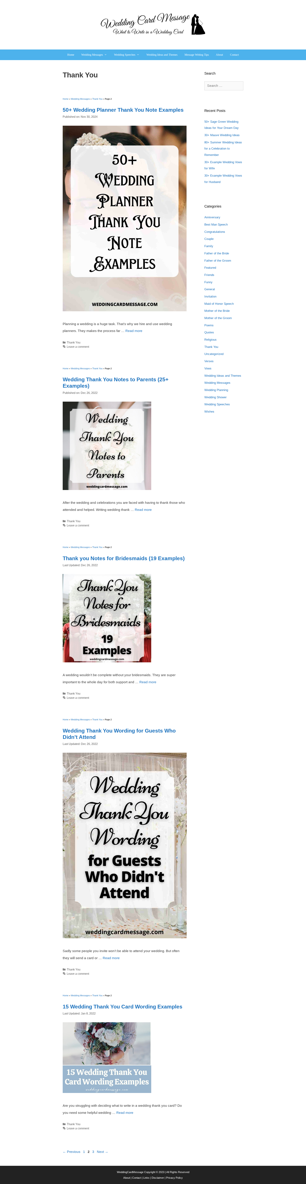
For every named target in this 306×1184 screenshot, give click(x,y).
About (219, 54)
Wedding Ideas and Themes (161, 54)
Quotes (209, 332)
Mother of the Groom (218, 318)
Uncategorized (213, 354)
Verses (209, 361)
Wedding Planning (216, 390)
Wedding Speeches (124, 54)
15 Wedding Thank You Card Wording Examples (122, 1007)
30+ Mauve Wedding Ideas (222, 135)
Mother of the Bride (217, 311)
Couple (209, 239)
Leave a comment (78, 346)
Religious (210, 339)
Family (208, 246)
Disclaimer (158, 1177)
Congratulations (214, 232)
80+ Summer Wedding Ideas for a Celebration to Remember (223, 149)
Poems (209, 325)
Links (146, 1177)
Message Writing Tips (197, 54)
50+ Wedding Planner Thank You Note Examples (123, 110)
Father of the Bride (216, 253)
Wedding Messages (92, 54)
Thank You (97, 99)
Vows (207, 368)
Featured (210, 267)
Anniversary (212, 217)
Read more (133, 331)
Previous (71, 1152)
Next (102, 1152)
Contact (234, 54)
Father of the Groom (217, 260)
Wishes (209, 411)
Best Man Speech (216, 224)
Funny (208, 282)
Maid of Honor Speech (219, 303)
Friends (209, 275)
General (209, 289)
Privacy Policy (174, 1177)
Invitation (210, 296)
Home (70, 54)
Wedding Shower (215, 397)
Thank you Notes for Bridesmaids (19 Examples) (124, 558)
